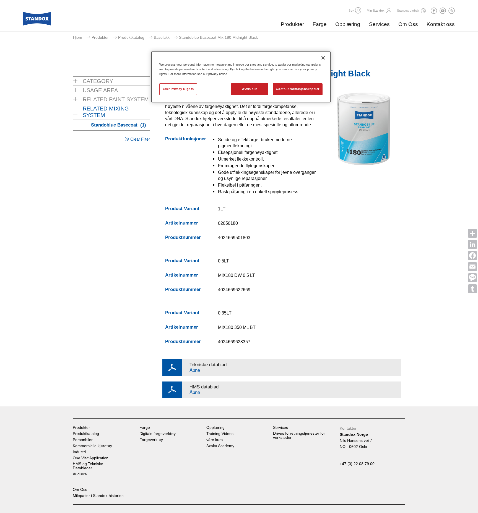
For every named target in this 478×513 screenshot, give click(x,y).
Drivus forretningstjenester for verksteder (299, 435)
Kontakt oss (441, 24)
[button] (358, 10)
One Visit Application (90, 458)
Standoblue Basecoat (118, 125)
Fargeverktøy (151, 440)
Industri (79, 452)
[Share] (472, 233)
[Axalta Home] (37, 20)
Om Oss (408, 24)
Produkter (292, 24)
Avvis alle (250, 89)
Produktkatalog (131, 37)
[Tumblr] (472, 288)
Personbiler (83, 440)
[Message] (472, 277)
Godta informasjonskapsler (297, 89)
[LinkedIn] (472, 244)
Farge (320, 24)
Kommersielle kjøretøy (92, 446)
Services (379, 24)
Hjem (77, 37)
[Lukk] (323, 58)
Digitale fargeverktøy (157, 434)
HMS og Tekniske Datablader (88, 466)
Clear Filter (140, 139)
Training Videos (219, 434)
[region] (241, 77)
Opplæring (347, 24)
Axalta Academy (220, 446)
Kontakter (348, 428)
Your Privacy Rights (178, 89)
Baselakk (162, 37)
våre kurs (214, 440)
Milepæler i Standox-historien (98, 496)
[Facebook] (472, 255)
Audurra (80, 474)
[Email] (472, 266)
